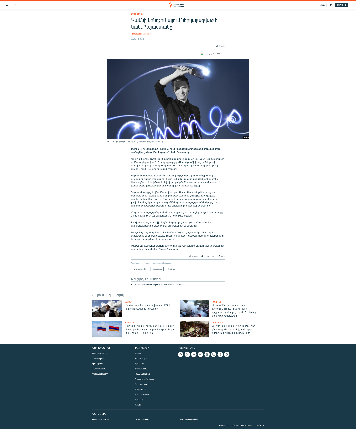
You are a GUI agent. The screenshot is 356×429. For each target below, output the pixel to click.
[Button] (220, 46)
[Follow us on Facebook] (180, 354)
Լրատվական (98, 363)
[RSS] (213, 354)
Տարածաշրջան (142, 384)
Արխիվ (138, 405)
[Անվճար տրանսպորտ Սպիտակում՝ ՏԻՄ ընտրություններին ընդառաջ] (107, 308)
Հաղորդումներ (98, 368)
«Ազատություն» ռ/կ (100, 419)
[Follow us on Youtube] (193, 354)
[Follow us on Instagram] (207, 354)
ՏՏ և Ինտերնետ (142, 394)
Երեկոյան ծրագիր (100, 374)
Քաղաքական (217, 323)
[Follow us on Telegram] (200, 354)
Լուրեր (138, 353)
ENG (322, 4)
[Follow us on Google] (226, 354)
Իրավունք (216, 302)
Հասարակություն (142, 374)
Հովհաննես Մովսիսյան (140, 34)
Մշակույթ (137, 14)
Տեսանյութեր (97, 358)
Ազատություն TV (99, 353)
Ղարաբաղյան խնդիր (144, 379)
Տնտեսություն (141, 368)
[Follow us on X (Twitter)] (187, 354)
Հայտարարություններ (188, 419)
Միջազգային (140, 389)
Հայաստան (129, 323)
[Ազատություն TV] (331, 5)
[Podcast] (220, 354)
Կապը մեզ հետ (142, 419)
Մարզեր (128, 302)
